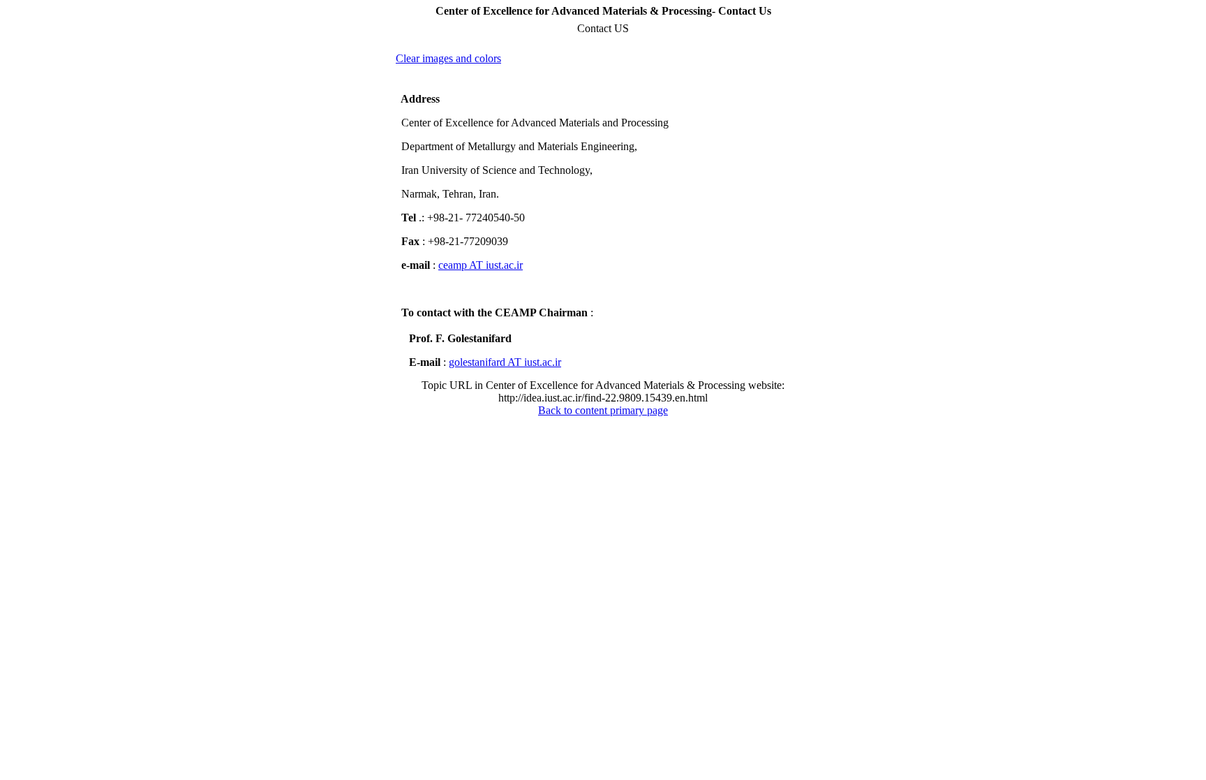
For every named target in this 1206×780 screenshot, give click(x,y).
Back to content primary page (603, 410)
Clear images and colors (448, 58)
